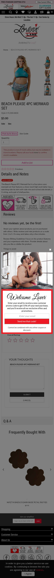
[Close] (50, 249)
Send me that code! (26, 321)
